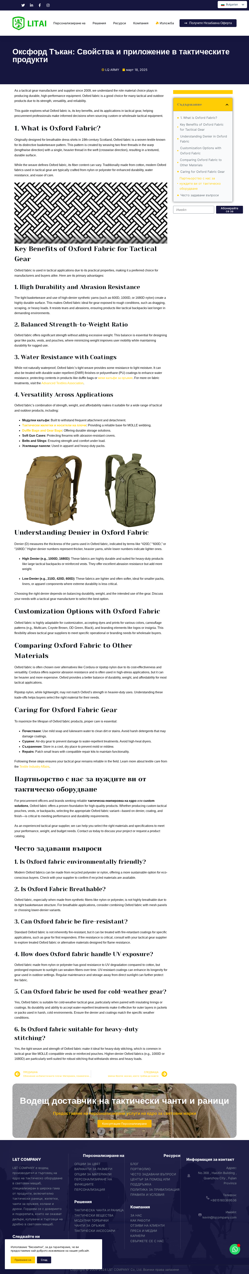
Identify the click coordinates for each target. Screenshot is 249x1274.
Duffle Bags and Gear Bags (42, 430)
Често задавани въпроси (199, 195)
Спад (44, 1259)
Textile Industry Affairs (34, 766)
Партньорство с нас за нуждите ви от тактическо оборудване (200, 183)
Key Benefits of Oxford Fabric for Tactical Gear (202, 127)
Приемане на (23, 1259)
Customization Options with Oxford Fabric (200, 150)
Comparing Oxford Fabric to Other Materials (201, 162)
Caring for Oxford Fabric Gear (202, 172)
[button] (227, 104)
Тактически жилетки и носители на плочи (54, 425)
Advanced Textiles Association (62, 383)
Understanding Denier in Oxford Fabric (203, 138)
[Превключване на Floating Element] (235, 1249)
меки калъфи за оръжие (115, 378)
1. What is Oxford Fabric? (198, 118)
